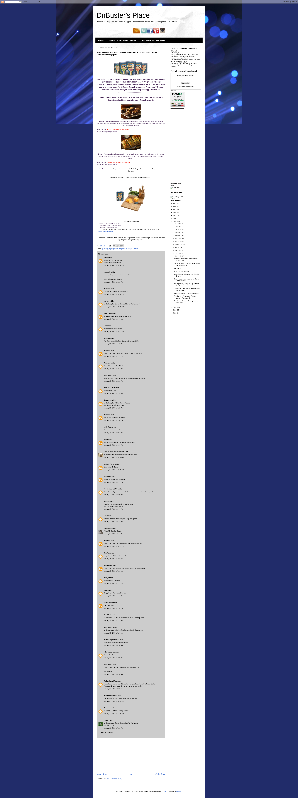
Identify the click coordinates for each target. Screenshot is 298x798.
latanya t (107, 578)
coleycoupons (109, 652)
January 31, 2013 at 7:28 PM (113, 728)
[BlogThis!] (116, 246)
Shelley (106, 439)
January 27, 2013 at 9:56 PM (113, 534)
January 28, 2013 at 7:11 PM (113, 583)
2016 (175, 212)
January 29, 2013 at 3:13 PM (113, 620)
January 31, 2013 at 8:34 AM (113, 674)
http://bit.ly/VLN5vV (111, 164)
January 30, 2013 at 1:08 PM (113, 658)
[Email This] (114, 246)
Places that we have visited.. (154, 40)
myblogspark (113, 249)
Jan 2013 (178, 256)
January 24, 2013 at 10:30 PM (114, 294)
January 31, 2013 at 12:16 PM (114, 714)
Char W (106, 553)
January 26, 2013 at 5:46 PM (113, 433)
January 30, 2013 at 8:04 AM (113, 645)
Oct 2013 (178, 230)
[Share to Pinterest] (123, 246)
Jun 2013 (178, 241)
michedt (106, 720)
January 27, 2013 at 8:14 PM (113, 509)
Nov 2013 (178, 227)
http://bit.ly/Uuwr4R (111, 132)
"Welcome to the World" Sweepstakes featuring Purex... (187, 289)
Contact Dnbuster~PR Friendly (122, 40)
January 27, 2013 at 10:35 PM (114, 546)
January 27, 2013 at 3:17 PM (113, 482)
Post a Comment (107, 732)
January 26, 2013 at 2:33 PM (113, 393)
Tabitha (106, 257)
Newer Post (102, 774)
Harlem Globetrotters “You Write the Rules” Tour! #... (186, 259)
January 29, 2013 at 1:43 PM (113, 596)
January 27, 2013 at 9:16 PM (113, 521)
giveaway (105, 249)
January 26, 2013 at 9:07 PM (113, 445)
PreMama (177, 268)
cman (106, 590)
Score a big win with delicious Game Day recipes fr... (186, 280)
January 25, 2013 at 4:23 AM (113, 319)
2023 (175, 203)
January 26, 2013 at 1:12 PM (113, 369)
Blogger (178, 791)
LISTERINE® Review (181, 271)
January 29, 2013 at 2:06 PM (113, 608)
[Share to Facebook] (121, 246)
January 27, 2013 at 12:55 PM (114, 470)
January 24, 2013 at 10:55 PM (114, 307)
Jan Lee (106, 301)
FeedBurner (190, 87)
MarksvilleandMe (110, 681)
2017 (175, 209)
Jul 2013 (178, 238)
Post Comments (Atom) (114, 779)
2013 (175, 221)
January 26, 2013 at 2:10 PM (113, 381)
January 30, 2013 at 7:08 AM (113, 633)
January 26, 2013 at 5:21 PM (113, 408)
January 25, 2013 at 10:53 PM (114, 331)
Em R (106, 516)
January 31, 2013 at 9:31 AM (113, 689)
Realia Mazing (109, 602)
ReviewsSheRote (110, 388)
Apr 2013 (178, 247)
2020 (175, 206)
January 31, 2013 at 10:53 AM (114, 701)
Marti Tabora (108, 313)
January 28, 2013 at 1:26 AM (113, 559)
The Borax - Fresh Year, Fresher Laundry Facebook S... (185, 297)
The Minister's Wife (110, 489)
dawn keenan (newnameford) (114, 452)
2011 (175, 310)
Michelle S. (108, 528)
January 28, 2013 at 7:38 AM (113, 571)
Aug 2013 (178, 235)
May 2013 (178, 244)
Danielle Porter (109, 464)
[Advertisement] (130, 755)
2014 (175, 218)
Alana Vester (108, 565)
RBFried (164, 791)
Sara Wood (108, 476)
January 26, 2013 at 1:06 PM (113, 344)
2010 (175, 313)
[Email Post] (110, 245)
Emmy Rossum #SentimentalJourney (186, 293)
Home (100, 40)
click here (102, 169)
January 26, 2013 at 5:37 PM (113, 420)
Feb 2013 (178, 253)
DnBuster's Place (123, 15)
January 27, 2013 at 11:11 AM (114, 457)
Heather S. (107, 400)
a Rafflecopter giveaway (105, 231)
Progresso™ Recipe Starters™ (129, 249)
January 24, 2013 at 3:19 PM (113, 282)
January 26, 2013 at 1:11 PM (113, 356)
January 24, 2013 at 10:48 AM (114, 265)
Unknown (107, 289)
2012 (175, 307)
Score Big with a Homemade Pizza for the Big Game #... (187, 264)
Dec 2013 (178, 224)
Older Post (160, 774)
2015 (175, 215)
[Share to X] (118, 246)
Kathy (106, 326)
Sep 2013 (178, 233)
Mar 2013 (178, 250)
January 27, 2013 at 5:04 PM (113, 495)
